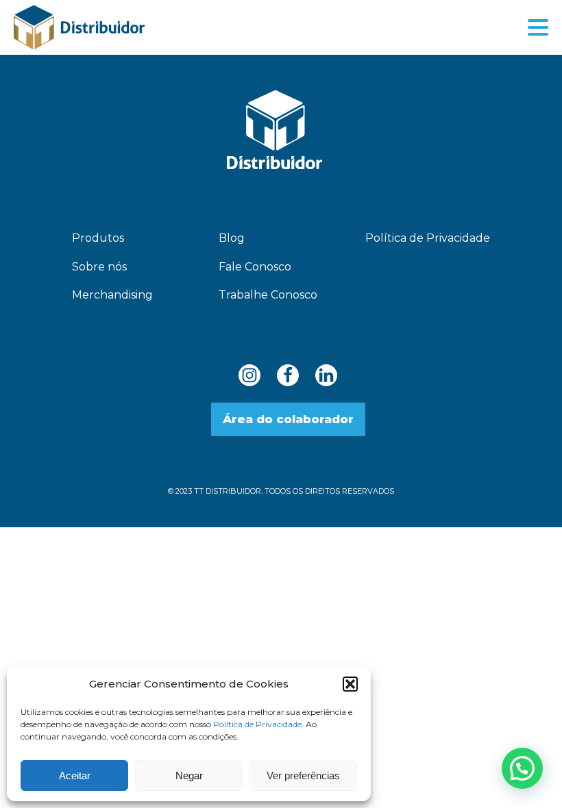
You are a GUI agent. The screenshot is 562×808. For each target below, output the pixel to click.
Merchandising (112, 294)
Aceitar (74, 775)
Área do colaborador (288, 419)
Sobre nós (99, 266)
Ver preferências (303, 775)
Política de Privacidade (257, 724)
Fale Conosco (255, 266)
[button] (350, 684)
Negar (189, 775)
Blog (232, 237)
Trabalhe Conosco (268, 294)
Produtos (98, 237)
